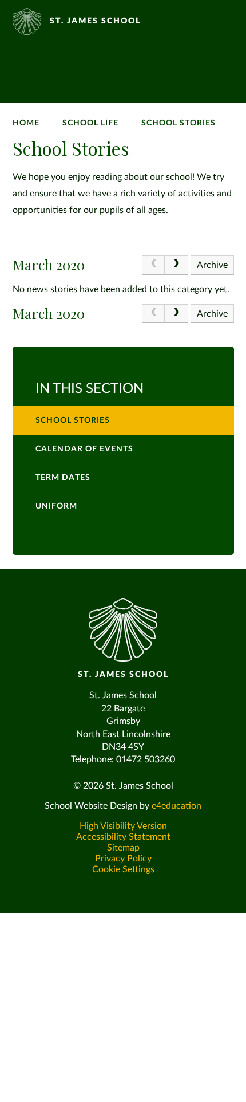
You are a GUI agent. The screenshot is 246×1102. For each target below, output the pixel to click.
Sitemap (123, 847)
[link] (153, 265)
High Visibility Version (123, 826)
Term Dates (62, 478)
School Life (90, 123)
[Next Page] (176, 265)
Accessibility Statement (123, 836)
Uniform (56, 506)
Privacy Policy (123, 858)
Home (26, 123)
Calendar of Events (84, 449)
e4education (176, 805)
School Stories (178, 123)
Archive (212, 265)
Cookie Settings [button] (123, 869)
